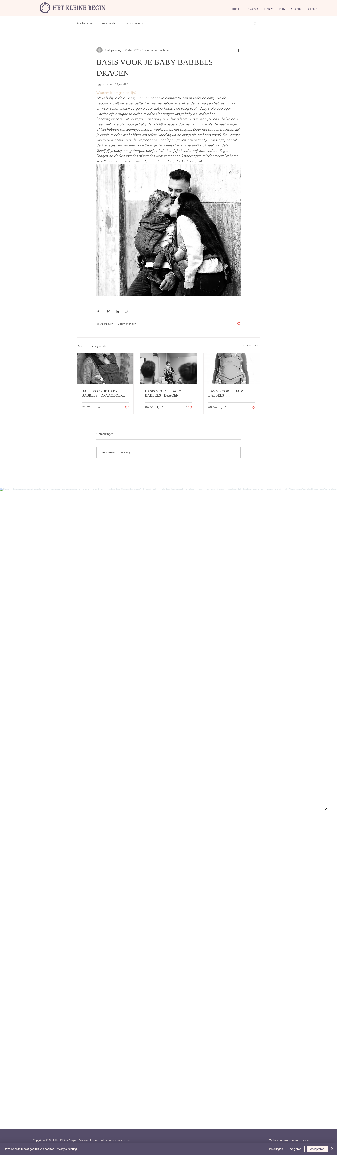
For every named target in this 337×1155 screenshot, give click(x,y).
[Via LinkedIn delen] (117, 311)
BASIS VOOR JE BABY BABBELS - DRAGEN (163, 393)
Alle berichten (85, 23)
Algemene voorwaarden (115, 1140)
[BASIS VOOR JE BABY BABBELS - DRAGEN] (168, 368)
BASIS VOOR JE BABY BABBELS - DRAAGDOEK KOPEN (102, 393)
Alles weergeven (250, 345)
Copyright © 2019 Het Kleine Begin (54, 1140)
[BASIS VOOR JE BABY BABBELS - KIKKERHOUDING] (232, 368)
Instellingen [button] (276, 1149)
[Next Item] (326, 808)
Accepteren (317, 1149)
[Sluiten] (332, 1149)
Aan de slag (109, 23)
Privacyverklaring (88, 1140)
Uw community (133, 23)
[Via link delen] (127, 311)
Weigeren (295, 1149)
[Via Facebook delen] (98, 311)
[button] (255, 23)
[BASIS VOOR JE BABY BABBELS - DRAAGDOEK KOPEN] (105, 368)
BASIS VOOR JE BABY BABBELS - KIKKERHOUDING (226, 393)
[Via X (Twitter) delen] (108, 311)
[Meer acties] (238, 50)
